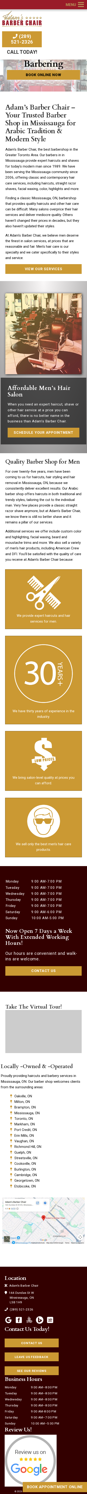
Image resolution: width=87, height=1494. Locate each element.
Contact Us (43, 971)
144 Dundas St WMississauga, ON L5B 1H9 (21, 1297)
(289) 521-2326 (22, 39)
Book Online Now (43, 75)
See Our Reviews (31, 1371)
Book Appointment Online (55, 1487)
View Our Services (43, 269)
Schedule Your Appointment (43, 432)
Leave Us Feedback (31, 1357)
